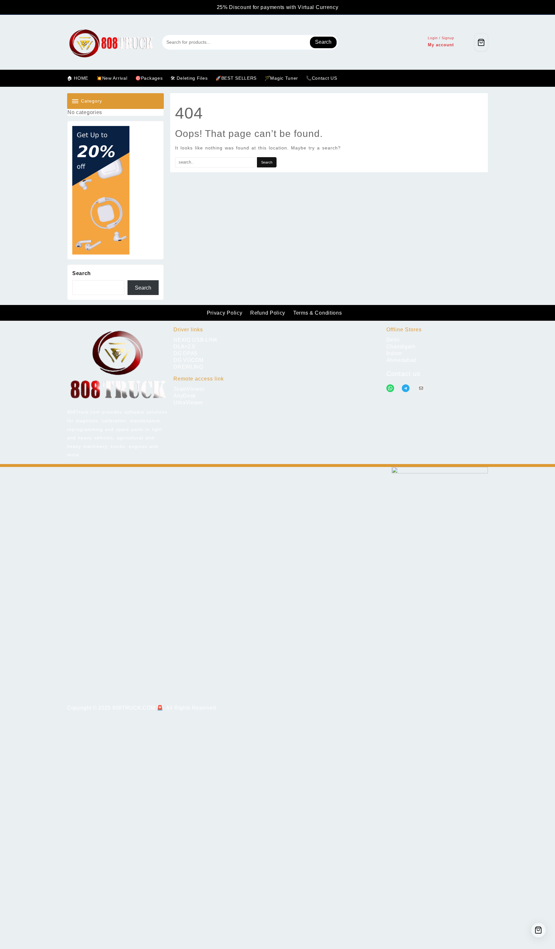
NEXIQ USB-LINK (195, 340)
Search (323, 42)
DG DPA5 (185, 353)
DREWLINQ (188, 367)
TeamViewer (188, 389)
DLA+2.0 (184, 346)
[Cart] (481, 42)
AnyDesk (184, 395)
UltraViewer (188, 402)
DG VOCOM (188, 360)
